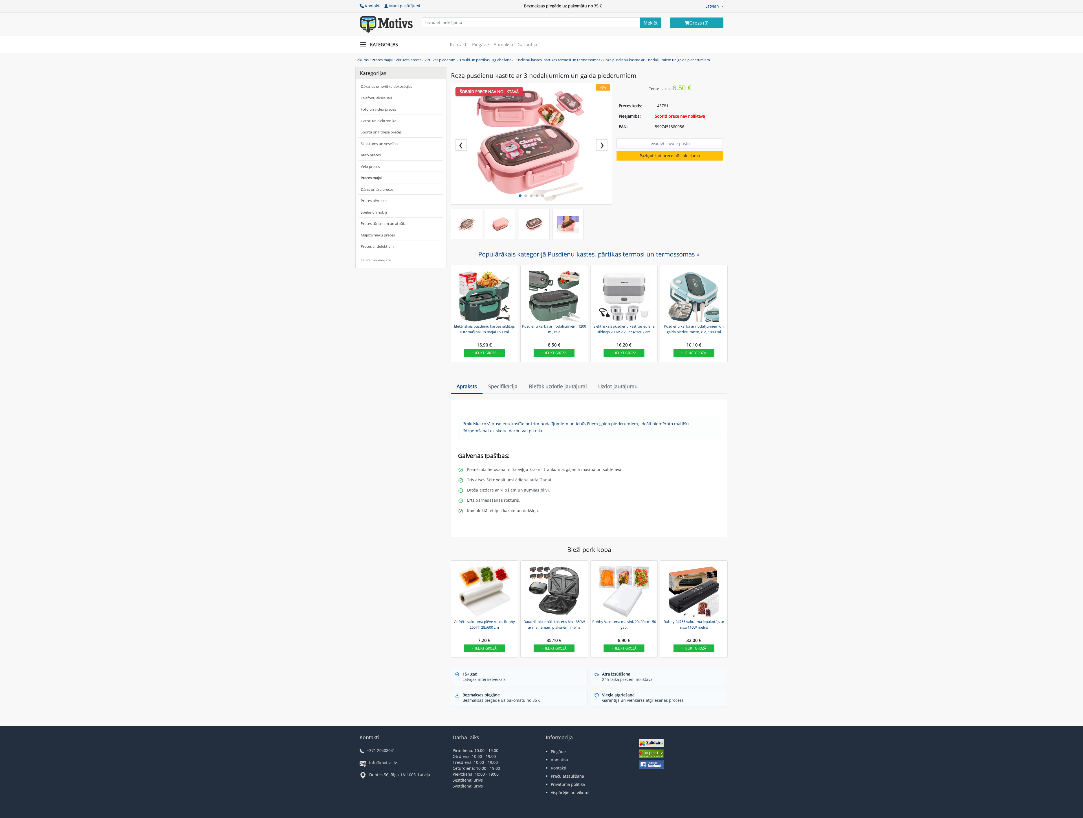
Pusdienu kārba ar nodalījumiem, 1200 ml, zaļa (554, 329)
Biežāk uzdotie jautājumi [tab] (558, 386)
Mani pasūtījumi (404, 5)
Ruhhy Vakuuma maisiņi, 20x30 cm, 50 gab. (624, 624)
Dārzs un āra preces (377, 189)
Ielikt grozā (486, 352)
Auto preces (371, 154)
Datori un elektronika (378, 120)
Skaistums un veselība (379, 143)
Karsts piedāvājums (376, 260)
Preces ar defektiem (377, 246)
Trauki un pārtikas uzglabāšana (485, 59)
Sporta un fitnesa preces (381, 132)
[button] (714, 6)
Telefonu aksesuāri (376, 97)
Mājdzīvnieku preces (378, 235)
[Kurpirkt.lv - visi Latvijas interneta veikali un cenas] (651, 754)
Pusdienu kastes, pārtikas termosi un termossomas (557, 59)
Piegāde (480, 44)
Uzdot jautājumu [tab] (618, 386)
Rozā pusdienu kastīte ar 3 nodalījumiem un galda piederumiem (656, 59)
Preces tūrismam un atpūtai (384, 223)
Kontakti (372, 5)
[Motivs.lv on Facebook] (651, 765)
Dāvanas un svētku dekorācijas (386, 86)
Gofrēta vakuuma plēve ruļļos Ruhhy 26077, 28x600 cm (484, 624)
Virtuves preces (408, 59)
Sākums (362, 59)
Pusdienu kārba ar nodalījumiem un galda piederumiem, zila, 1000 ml (694, 329)
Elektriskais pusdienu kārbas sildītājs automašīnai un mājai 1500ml (484, 329)
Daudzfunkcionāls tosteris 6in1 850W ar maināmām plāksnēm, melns (554, 624)
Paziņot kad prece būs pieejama (670, 155)
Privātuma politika (568, 784)
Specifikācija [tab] (503, 386)
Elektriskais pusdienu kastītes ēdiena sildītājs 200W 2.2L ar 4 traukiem (624, 329)
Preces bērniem (374, 200)
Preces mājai (382, 59)
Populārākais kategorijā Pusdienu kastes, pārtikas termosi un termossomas (586, 254)
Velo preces (370, 166)
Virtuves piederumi (440, 59)
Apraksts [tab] (467, 386)
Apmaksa (503, 44)
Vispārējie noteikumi (570, 792)
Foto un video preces (378, 109)
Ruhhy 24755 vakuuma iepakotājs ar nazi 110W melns (694, 624)
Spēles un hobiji (374, 212)
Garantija (527, 44)
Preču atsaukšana (567, 776)
